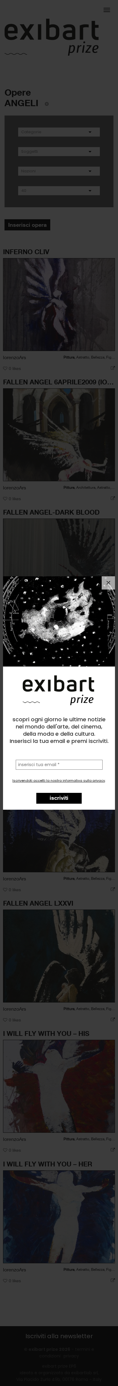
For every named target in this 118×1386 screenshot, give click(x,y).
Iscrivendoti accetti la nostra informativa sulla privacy (58, 780)
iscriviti (59, 797)
